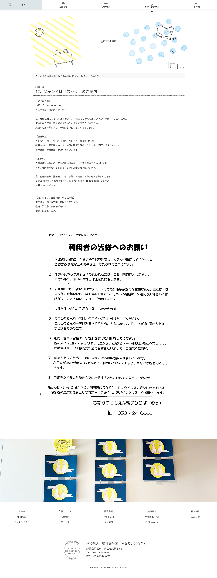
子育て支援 (108, 517)
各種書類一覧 (152, 517)
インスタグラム (22, 522)
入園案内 (65, 517)
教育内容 (108, 511)
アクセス (65, 522)
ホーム (21, 511)
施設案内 (151, 511)
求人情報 (108, 522)
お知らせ (195, 517)
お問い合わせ (152, 522)
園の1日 (195, 511)
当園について (65, 511)
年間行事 (21, 517)
